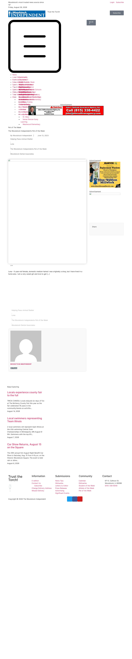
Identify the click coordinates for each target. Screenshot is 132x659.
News (14, 75)
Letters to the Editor (26, 94)
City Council (23, 80)
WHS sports (23, 87)
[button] (26, 46)
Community (23, 77)
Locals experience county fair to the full (24, 394)
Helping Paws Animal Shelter (21, 139)
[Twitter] (69, 499)
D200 (21, 85)
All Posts (13, 368)
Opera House (24, 90)
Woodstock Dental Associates (22, 154)
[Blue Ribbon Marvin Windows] (104, 187)
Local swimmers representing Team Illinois (24, 420)
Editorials (22, 92)
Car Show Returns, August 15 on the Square (24, 446)
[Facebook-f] (74, 499)
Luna (12, 144)
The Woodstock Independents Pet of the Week (28, 149)
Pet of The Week (14, 127)
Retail (21, 82)
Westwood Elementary (31, 124)
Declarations (23, 97)
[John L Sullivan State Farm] (66, 115)
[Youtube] (79, 499)
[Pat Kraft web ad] (104, 194)
